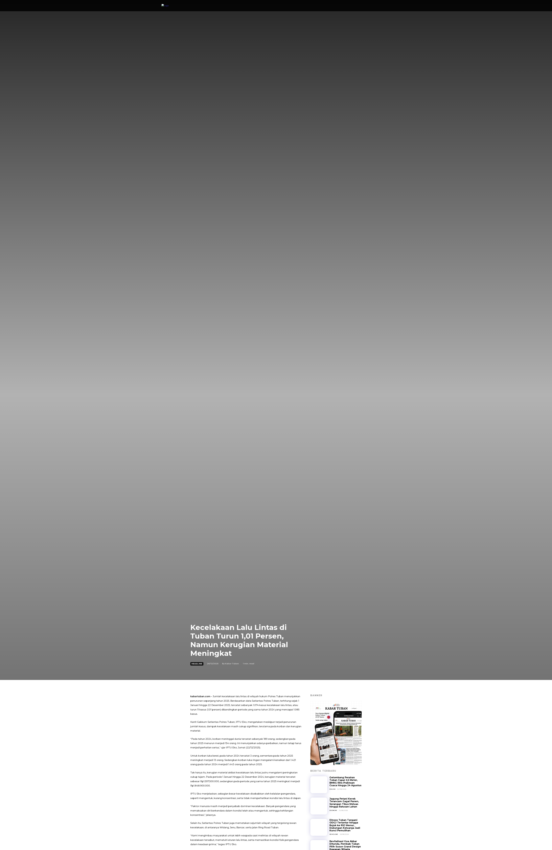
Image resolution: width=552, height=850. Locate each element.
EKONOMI (333, 810)
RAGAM (332, 789)
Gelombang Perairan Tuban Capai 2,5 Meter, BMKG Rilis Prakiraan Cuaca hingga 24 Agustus (345, 781)
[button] (387, 5)
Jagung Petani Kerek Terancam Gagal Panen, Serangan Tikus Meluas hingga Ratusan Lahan (344, 802)
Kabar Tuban (232, 663)
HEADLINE (196, 664)
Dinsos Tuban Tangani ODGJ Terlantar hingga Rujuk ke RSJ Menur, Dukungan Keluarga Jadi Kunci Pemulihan (344, 825)
